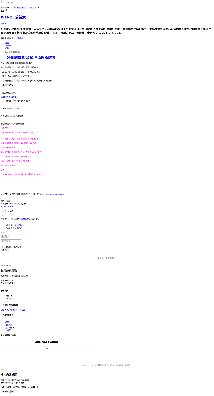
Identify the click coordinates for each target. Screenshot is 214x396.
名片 (7, 48)
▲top (3, 232)
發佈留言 (5, 250)
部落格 (8, 45)
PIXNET (90, 365)
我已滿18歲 (5, 391)
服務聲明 (128, 365)
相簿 (7, 43)
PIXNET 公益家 (13, 17)
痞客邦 (22, 219)
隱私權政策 (119, 365)
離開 (12, 391)
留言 (27, 219)
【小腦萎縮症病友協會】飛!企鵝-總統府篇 (30, 57)
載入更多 (5, 236)
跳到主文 (4, 23)
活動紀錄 (18, 225)
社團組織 (19, 38)
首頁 (9, 330)
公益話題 (18, 228)
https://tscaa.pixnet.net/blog (54, 194)
